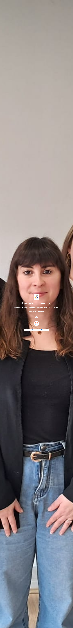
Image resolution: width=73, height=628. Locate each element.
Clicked (43, 330)
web (47, 330)
